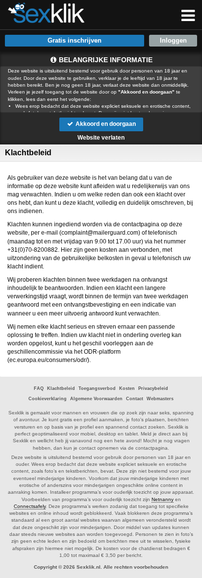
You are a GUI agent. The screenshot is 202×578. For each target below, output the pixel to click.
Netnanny (163, 499)
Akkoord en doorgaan (105, 123)
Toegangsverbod (97, 388)
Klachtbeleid (61, 388)
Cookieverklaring (47, 398)
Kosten (127, 388)
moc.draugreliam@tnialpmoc (99, 232)
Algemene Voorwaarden (96, 398)
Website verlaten (101, 137)
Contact (134, 398)
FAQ (39, 388)
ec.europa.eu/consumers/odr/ (48, 360)
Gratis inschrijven (74, 40)
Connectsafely (30, 506)
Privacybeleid (153, 388)
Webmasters (160, 398)
